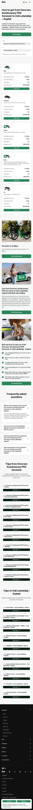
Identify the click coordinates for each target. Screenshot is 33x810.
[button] (28, 408)
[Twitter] (15, 772)
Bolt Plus (5, 736)
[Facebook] (9, 772)
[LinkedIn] (25, 772)
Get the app (16, 34)
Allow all (9, 801)
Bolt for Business (7, 732)
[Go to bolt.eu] (3, 2)
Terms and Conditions (7, 778)
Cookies (4, 788)
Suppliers (4, 775)
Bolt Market (6, 729)
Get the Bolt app (16, 256)
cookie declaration (21, 805)
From (3, 40)
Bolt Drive (5, 723)
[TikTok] (30, 772)
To (3, 47)
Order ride (16, 88)
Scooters (5, 717)
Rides (4, 714)
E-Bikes (5, 720)
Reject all (23, 801)
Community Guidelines (7, 794)
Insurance (4, 785)
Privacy (4, 781)
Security (4, 791)
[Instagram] (20, 772)
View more (15, 490)
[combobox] (16, 43)
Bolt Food (5, 726)
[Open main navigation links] (29, 2)
